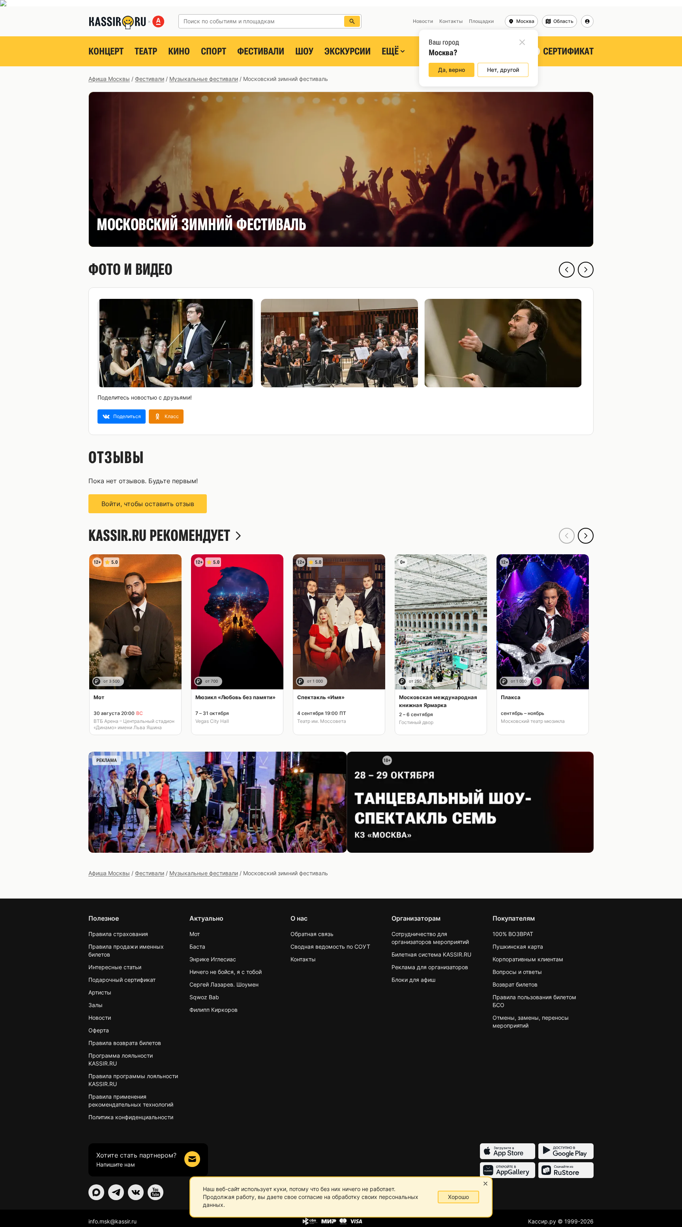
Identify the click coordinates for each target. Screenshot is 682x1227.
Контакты (303, 959)
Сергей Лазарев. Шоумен (224, 984)
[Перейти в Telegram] (116, 1192)
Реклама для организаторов (430, 967)
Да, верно (451, 69)
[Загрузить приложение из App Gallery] (507, 1170)
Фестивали (260, 51)
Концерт (106, 51)
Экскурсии (347, 51)
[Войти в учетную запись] (587, 21)
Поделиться (127, 416)
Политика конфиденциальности (130, 1117)
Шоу (304, 51)
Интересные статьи (114, 967)
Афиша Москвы (109, 78)
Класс (172, 416)
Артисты (99, 992)
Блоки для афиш (413, 979)
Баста (197, 946)
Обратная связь (312, 934)
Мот (194, 934)
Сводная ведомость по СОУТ (330, 946)
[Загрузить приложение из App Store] (507, 1151)
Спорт (213, 51)
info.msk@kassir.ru (112, 1221)
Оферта (98, 1030)
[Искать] (352, 21)
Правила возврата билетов (124, 1042)
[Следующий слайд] (586, 270)
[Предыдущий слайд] (567, 270)
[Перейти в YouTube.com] (155, 1192)
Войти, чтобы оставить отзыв (147, 504)
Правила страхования (118, 934)
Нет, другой (503, 69)
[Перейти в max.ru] (96, 1192)
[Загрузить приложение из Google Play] (566, 1151)
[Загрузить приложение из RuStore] (566, 1170)
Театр (146, 51)
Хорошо (458, 1196)
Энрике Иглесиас (212, 959)
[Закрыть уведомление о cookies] (485, 1183)
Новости (99, 1017)
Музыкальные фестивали (203, 78)
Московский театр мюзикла (533, 721)
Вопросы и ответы (517, 971)
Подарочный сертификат (122, 979)
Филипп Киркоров (213, 1009)
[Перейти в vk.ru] (136, 1192)
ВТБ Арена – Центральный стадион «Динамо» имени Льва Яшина (134, 724)
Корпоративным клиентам (528, 959)
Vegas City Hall (212, 721)
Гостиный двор (416, 722)
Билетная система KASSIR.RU (431, 954)
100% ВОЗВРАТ (513, 934)
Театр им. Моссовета (321, 721)
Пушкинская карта (518, 946)
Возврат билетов (515, 984)
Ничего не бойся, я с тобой (225, 971)
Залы (95, 1005)
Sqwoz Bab (204, 997)
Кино (179, 51)
